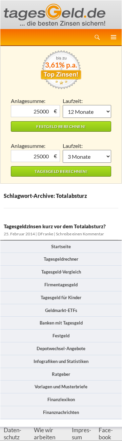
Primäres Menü (113, 37)
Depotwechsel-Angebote (61, 348)
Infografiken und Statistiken (61, 361)
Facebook (106, 433)
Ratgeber (61, 374)
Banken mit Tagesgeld (61, 323)
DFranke (45, 233)
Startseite (61, 246)
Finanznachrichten (61, 412)
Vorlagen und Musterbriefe (61, 386)
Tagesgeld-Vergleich (61, 272)
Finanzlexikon (61, 399)
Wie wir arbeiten (44, 433)
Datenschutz (12, 433)
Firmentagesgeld (61, 284)
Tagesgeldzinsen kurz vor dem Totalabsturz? (55, 226)
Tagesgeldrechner (61, 259)
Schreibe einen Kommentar (80, 233)
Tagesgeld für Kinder (61, 297)
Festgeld (61, 335)
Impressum (81, 433)
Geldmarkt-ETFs (61, 310)
